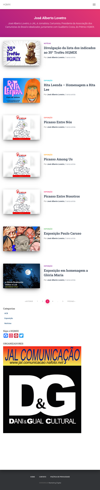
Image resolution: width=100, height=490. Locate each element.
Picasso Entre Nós (58, 122)
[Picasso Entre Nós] (21, 127)
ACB (6, 313)
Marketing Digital (55, 483)
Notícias (47, 43)
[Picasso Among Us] (21, 164)
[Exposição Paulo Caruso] (21, 239)
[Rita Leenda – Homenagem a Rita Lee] (21, 90)
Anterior (29, 301)
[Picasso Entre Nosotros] (21, 201)
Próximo (70, 301)
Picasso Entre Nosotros (62, 196)
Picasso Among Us (58, 159)
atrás (70, 57)
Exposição (48, 80)
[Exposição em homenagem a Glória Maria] (21, 276)
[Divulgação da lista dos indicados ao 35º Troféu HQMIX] (21, 53)
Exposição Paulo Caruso (62, 233)
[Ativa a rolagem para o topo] (95, 485)
